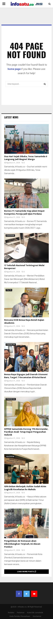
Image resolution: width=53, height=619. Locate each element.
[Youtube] (34, 594)
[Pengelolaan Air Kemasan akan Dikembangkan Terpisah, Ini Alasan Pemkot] (26, 523)
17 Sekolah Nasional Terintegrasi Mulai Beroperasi (24, 267)
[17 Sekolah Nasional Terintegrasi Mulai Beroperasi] (26, 248)
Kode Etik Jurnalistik (35, 613)
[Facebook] (19, 594)
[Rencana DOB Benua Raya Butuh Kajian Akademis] (26, 302)
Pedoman (20, 613)
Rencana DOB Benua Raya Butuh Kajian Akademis (24, 321)
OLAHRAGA (9, 181)
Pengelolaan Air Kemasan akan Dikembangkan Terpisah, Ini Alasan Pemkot (22, 544)
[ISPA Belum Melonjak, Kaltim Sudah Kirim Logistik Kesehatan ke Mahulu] (26, 469)
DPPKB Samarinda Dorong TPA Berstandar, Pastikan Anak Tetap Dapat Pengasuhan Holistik (26, 432)
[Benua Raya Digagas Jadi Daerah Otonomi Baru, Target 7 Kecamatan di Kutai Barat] (26, 357)
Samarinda (10, 126)
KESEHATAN (10, 456)
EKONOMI (9, 511)
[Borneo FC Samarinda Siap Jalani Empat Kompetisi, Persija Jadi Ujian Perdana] (26, 193)
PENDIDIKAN (10, 235)
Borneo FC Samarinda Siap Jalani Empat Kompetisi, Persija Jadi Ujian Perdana (24, 212)
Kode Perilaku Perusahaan (20, 616)
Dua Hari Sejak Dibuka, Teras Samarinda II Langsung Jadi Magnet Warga (25, 158)
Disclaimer (37, 616)
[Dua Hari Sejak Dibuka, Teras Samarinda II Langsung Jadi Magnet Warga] (26, 139)
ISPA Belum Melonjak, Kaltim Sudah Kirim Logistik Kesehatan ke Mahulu (25, 488)
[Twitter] (26, 594)
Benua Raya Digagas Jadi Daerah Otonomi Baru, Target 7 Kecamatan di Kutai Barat (25, 376)
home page (14, 68)
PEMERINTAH (10, 344)
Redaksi (11, 613)
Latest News (11, 117)
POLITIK (8, 290)
